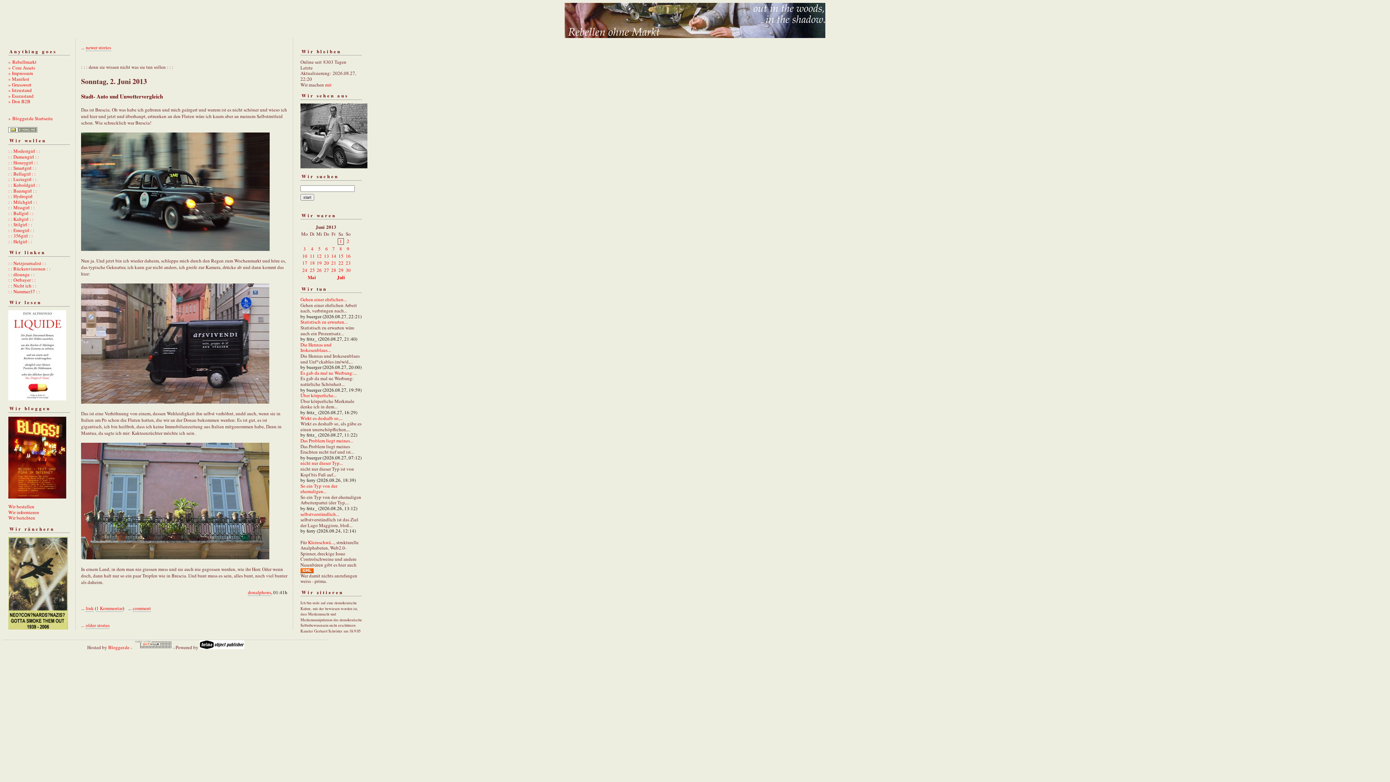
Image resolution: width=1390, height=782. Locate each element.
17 (304, 263)
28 (333, 270)
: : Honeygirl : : (23, 162)
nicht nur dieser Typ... (321, 463)
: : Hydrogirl (20, 196)
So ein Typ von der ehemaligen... (318, 489)
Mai (312, 277)
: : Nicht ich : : (22, 285)
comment (142, 608)
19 (319, 263)
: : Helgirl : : (20, 241)
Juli (341, 277)
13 (326, 256)
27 (326, 270)
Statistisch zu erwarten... (324, 322)
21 (333, 263)
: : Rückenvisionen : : (29, 268)
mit (328, 84)
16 (348, 256)
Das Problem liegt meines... (326, 440)
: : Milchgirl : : (22, 202)
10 (304, 256)
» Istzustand (20, 90)
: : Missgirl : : (21, 207)
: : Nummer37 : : (24, 291)
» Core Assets (21, 67)
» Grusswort (19, 84)
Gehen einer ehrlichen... (323, 299)
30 (348, 270)
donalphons (259, 592)
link (90, 608)
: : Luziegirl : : (22, 179)
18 (312, 263)
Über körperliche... (318, 395)
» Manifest (18, 79)
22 (341, 263)
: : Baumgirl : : (22, 191)
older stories (98, 625)
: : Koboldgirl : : (24, 185)
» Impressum (20, 73)
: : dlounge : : (21, 274)
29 (341, 270)
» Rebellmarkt (22, 62)
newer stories (98, 47)
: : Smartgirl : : (22, 168)
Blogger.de (119, 647)
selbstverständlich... (319, 514)
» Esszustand (21, 96)
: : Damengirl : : (23, 157)
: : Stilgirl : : (20, 224)
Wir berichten (21, 517)
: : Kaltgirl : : (21, 219)
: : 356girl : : (20, 235)
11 (312, 256)
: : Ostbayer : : (22, 280)
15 (341, 256)
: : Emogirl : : (21, 230)
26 (319, 270)
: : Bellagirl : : (22, 174)
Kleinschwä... (321, 542)
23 (348, 263)
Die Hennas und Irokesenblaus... (316, 347)
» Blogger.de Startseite (30, 118)
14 (333, 256)
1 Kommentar (109, 608)
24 (304, 270)
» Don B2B (19, 101)
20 (326, 263)
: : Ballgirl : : (21, 213)
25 (312, 270)
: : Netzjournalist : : (27, 263)
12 (319, 256)
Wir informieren (23, 512)
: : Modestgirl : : (24, 151)
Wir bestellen (21, 506)
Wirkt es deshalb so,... (321, 418)
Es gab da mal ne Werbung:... (328, 373)
